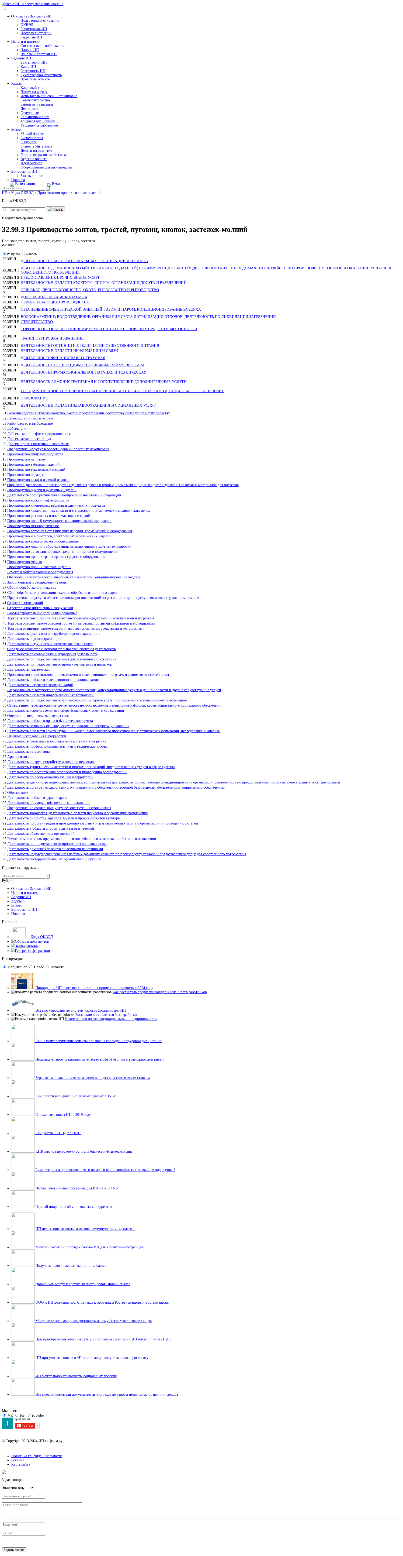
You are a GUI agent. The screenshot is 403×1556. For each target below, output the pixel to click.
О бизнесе (29, 142)
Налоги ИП (30, 50)
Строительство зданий (25, 603)
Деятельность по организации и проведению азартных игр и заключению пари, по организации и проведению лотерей (102, 823)
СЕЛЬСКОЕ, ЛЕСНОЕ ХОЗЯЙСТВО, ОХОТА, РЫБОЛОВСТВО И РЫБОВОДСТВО (90, 290)
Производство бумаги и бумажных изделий (41, 490)
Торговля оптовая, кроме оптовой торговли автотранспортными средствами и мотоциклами (81, 623)
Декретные (29, 108)
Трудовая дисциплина (38, 121)
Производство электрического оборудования (43, 541)
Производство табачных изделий (33, 464)
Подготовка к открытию (40, 20)
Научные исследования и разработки (36, 736)
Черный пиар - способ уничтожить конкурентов (73, 1207)
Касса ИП (28, 67)
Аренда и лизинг (20, 757)
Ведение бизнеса (34, 159)
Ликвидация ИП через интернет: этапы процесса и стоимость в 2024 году (94, 988)
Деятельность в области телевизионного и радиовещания (53, 680)
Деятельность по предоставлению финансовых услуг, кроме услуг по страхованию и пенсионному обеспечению (97, 700)
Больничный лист (35, 117)
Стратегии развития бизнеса (43, 155)
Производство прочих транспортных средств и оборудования (56, 557)
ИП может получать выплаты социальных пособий (76, 1376)
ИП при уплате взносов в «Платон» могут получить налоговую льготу (91, 1358)
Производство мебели (24, 562)
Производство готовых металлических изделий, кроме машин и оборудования (69, 531)
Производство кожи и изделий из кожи (38, 480)
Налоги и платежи (26, 41)
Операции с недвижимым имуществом (38, 716)
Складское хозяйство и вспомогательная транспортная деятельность (61, 649)
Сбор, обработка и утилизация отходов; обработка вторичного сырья (62, 592)
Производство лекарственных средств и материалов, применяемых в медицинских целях (78, 510)
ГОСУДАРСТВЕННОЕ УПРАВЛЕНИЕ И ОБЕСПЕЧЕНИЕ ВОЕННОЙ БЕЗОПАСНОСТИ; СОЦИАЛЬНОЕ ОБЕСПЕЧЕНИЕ (122, 391)
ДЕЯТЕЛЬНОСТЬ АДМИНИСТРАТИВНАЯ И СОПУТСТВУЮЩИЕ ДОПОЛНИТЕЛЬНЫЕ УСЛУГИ (104, 382)
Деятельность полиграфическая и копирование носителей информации (64, 495)
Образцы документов (32, 941)
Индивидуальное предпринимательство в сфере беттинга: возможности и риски (99, 1059)
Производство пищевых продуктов (35, 454)
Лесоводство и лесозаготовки (30, 418)
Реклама (17, 1460)
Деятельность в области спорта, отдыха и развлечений (50, 828)
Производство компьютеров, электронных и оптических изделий (59, 536)
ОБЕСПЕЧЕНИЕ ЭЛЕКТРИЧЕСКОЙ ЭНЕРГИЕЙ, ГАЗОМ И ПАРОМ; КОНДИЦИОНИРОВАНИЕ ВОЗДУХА (111, 309)
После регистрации (36, 33)
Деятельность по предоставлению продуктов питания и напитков (59, 664)
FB (22, 1415)
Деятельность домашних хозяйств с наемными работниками (55, 849)
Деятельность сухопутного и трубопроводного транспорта (54, 633)
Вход (56, 183)
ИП (4, 193)
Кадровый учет (33, 87)
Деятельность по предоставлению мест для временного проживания (61, 659)
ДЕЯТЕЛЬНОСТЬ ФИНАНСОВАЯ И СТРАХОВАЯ (63, 358)
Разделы (13, 254)
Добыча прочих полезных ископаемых (38, 444)
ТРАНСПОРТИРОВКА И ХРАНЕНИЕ (52, 338)
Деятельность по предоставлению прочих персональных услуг (57, 844)
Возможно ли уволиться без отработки (106, 1015)
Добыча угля (17, 428)
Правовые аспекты (36, 79)
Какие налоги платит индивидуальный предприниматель (111, 1019)
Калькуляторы (26, 946)
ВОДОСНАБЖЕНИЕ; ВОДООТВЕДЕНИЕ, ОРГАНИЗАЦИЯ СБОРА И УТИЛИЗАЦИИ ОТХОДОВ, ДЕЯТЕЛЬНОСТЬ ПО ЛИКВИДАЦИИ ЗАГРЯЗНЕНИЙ (148, 317)
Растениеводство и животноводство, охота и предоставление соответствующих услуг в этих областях (88, 413)
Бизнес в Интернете (36, 146)
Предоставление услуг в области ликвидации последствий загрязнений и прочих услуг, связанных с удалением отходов (103, 598)
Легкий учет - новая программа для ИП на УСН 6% (76, 1188)
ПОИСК (57, 210)
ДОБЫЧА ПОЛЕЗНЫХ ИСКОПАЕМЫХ (54, 297)
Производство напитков (26, 459)
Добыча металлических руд (29, 439)
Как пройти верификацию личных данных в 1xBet (75, 1096)
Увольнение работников (40, 125)
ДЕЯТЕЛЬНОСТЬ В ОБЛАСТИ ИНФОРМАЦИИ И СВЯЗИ (69, 351)
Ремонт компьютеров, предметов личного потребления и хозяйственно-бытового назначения (81, 839)
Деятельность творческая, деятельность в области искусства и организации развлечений (77, 813)
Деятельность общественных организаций (41, 833)
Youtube (37, 1415)
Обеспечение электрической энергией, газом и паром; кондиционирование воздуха (74, 577)
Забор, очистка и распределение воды (37, 582)
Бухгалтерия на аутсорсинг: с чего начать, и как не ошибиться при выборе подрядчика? (105, 1170)
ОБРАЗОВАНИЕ (34, 398)
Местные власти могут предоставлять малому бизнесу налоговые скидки (93, 1321)
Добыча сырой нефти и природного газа (39, 434)
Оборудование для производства (47, 167)
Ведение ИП (21, 58)
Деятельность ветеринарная (29, 751)
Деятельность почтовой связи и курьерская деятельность (52, 654)
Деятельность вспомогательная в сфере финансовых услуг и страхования (65, 710)
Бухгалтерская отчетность (41, 75)
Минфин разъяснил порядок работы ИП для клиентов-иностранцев (89, 1247)
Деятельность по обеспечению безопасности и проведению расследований (67, 772)
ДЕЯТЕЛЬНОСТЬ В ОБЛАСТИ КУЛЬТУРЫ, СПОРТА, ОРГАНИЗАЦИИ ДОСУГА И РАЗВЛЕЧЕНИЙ (104, 283)
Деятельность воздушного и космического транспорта (50, 644)
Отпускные (30, 113)
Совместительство (35, 100)
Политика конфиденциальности (36, 1456)
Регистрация (25, 183)
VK (10, 1415)
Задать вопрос (32, 176)
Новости (18, 180)
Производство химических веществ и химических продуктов (56, 505)
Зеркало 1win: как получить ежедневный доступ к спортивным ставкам (92, 1078)
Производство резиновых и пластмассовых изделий (48, 516)
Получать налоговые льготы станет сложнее (70, 1265)
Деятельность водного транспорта (34, 639)
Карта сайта (20, 1464)
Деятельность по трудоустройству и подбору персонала (51, 762)
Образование (17, 792)
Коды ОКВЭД (42, 937)
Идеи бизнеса (31, 163)
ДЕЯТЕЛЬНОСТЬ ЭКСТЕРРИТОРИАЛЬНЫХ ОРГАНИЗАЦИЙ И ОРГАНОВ (84, 261)
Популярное (17, 967)
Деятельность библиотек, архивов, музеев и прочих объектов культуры (64, 818)
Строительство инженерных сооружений (40, 608)
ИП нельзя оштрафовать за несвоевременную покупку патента (85, 1229)
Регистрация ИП (34, 29)
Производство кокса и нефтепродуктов (38, 500)
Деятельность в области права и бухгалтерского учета (50, 721)
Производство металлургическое (33, 526)
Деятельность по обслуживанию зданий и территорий (50, 777)
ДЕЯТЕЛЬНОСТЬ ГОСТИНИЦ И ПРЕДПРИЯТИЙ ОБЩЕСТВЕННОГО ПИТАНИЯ (90, 345)
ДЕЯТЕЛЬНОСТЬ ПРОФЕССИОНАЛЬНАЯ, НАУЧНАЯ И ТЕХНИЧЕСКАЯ (83, 372)
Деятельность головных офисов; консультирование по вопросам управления (68, 726)
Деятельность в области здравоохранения (40, 798)
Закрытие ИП (31, 37)
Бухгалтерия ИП (34, 62)
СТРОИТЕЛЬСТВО (37, 322)
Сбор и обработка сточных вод (31, 587)
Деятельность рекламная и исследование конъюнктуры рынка (56, 741)
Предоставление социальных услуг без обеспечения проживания (59, 808)
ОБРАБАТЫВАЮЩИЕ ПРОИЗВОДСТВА (55, 302)
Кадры (16, 83)
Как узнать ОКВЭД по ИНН (58, 1133)
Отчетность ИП (33, 71)
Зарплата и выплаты (37, 104)
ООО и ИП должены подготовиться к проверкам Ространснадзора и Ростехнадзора (102, 1302)
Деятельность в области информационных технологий (50, 695)
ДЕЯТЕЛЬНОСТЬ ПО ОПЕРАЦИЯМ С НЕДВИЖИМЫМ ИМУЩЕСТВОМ (82, 365)
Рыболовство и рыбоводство (30, 423)
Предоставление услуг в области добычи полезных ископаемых (58, 449)
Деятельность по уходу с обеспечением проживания (48, 803)
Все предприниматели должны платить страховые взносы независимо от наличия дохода (106, 1394)
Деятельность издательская (28, 669)
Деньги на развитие (36, 150)
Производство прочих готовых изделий (39, 567)
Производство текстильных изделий (36, 469)
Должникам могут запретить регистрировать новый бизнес (82, 1284)
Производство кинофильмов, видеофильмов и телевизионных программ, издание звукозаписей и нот (88, 675)
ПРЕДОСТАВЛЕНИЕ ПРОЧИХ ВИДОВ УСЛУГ (60, 277)
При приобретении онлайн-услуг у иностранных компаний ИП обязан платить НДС (103, 1339)
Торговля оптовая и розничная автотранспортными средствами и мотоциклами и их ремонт (80, 618)
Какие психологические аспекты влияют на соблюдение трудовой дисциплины (98, 1041)
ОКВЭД (27, 25)
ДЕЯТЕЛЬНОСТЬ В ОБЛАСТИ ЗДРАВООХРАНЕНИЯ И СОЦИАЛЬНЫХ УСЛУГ (88, 405)
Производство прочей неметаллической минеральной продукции (59, 521)
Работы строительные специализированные (42, 613)
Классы (32, 254)
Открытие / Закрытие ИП (31, 16)
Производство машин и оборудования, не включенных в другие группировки (69, 546)
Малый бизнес (32, 134)
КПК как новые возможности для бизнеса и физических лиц (83, 1151)
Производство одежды (25, 475)
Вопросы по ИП (24, 171)
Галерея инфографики (32, 951)
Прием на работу (34, 92)
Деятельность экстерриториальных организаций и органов (54, 859)
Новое (39, 967)
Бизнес (16, 129)
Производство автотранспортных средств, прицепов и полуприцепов (62, 551)
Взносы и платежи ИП (39, 54)
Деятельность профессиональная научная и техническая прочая (57, 746)
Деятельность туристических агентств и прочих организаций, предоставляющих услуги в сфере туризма (91, 767)
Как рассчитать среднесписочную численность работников (160, 992)
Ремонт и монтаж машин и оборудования (40, 572)
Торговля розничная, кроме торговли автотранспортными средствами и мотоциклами (76, 628)
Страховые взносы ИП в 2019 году (63, 1114)
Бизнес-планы (32, 138)
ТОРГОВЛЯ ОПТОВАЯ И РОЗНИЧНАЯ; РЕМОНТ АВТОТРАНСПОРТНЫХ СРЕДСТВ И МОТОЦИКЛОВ (109, 329)
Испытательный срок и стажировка (49, 96)
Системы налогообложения (42, 46)
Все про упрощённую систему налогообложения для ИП (80, 1010)
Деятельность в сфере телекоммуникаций (40, 685)
